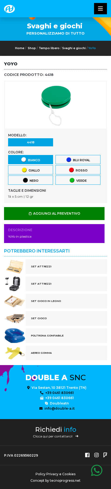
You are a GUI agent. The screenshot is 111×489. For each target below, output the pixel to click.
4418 (30, 142)
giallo (33, 170)
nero (33, 181)
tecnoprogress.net (65, 480)
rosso (81, 170)
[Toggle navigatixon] (100, 8)
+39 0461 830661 (59, 393)
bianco (33, 160)
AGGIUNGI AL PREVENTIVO (56, 213)
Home (19, 48)
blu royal (80, 160)
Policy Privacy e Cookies (55, 474)
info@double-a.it (59, 408)
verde (81, 181)
